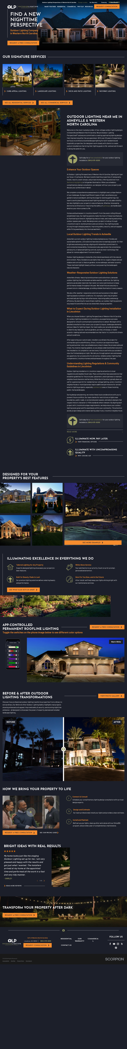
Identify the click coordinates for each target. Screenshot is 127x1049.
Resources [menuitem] (89, 6)
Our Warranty (93, 2)
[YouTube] (114, 944)
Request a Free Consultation (23, 43)
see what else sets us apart (22, 590)
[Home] (22, 7)
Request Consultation (36, 945)
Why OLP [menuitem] (80, 6)
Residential (66, 939)
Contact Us (66, 945)
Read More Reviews (14, 886)
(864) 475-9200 (45, 941)
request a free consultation (18, 833)
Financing (104, 2)
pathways (106, 206)
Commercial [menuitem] (71, 6)
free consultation (96, 158)
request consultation (106, 6)
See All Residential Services (18, 103)
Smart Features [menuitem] (50, 6)
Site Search (114, 2)
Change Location (82, 2)
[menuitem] (6, 961)
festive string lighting (74, 182)
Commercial (93, 940)
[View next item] (44, 880)
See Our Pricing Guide (48, 832)
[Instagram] (118, 944)
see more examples (91, 543)
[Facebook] (110, 944)
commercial (97, 387)
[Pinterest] (116, 948)
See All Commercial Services (54, 103)
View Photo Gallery (109, 696)
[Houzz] (122, 944)
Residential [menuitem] (61, 6)
